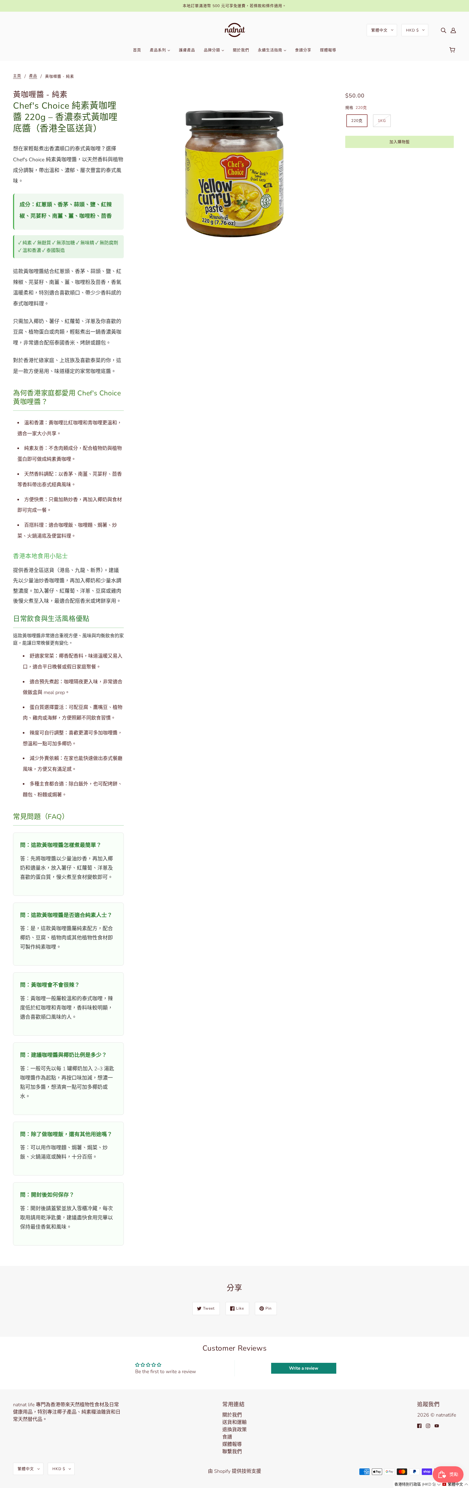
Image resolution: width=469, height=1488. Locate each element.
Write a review (303, 1368)
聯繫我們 (232, 1451)
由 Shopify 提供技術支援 (234, 1471)
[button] (418, 1484)
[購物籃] (453, 50)
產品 (33, 76)
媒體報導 (232, 1444)
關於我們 (232, 1415)
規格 (349, 107)
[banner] (235, 29)
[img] (443, 30)
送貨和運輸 (234, 1422)
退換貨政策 (234, 1429)
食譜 (227, 1437)
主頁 (17, 76)
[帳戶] (453, 30)
